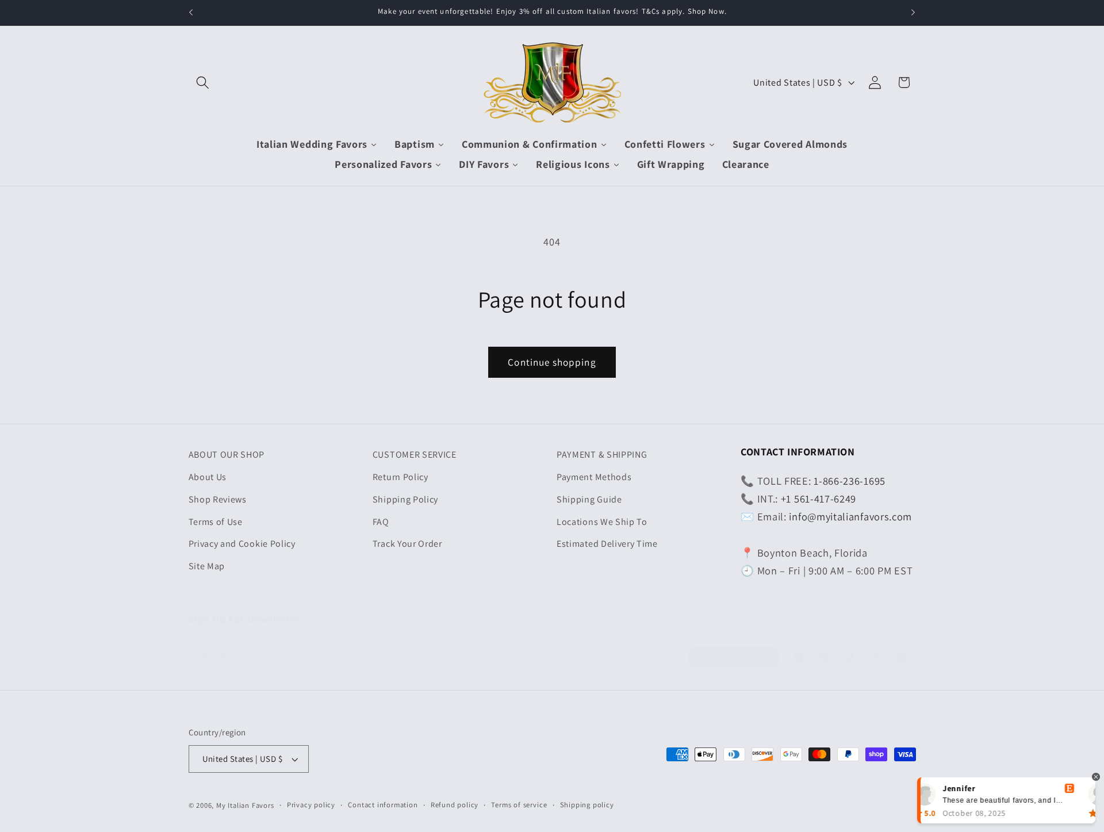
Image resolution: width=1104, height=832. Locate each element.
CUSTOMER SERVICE (415, 454)
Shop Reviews (218, 499)
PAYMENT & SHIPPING (602, 454)
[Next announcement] (913, 12)
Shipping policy (587, 805)
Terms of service (519, 805)
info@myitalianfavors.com (850, 516)
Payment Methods (594, 477)
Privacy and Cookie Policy (242, 544)
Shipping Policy (405, 499)
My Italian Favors (245, 805)
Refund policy (454, 805)
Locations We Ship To (602, 522)
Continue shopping (552, 362)
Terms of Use (216, 522)
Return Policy (400, 477)
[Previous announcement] (191, 12)
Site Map (207, 566)
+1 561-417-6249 (818, 498)
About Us (208, 477)
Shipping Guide (589, 499)
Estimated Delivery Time (607, 544)
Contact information (382, 805)
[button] (203, 82)
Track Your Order (407, 544)
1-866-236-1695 (849, 481)
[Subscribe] (411, 654)
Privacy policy (311, 805)
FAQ (381, 522)
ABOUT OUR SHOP (227, 454)
